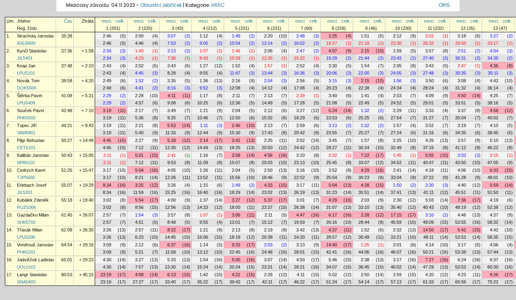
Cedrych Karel (31, 170)
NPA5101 (26, 162)
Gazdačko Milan (33, 214)
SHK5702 (26, 222)
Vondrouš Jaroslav (35, 244)
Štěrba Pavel (29, 95)
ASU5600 (26, 43)
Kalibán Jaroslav (33, 155)
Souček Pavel (30, 110)
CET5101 (26, 147)
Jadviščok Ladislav (35, 259)
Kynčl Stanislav (32, 50)
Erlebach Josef (31, 185)
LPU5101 (26, 73)
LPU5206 (26, 237)
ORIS (444, 5)
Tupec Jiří (27, 125)
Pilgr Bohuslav (31, 140)
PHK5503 (26, 117)
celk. (120, 21)
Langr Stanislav (32, 274)
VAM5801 (26, 132)
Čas (68, 21)
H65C (218, 5)
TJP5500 (26, 177)
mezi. (107, 21)
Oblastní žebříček (161, 5)
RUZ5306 (26, 207)
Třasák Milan (29, 229)
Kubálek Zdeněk (33, 200)
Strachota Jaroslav (35, 35)
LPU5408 (26, 102)
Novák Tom (28, 80)
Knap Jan (26, 65)
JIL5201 (25, 192)
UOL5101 (26, 267)
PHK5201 (26, 252)
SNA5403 (26, 281)
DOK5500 (26, 87)
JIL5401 (25, 58)
